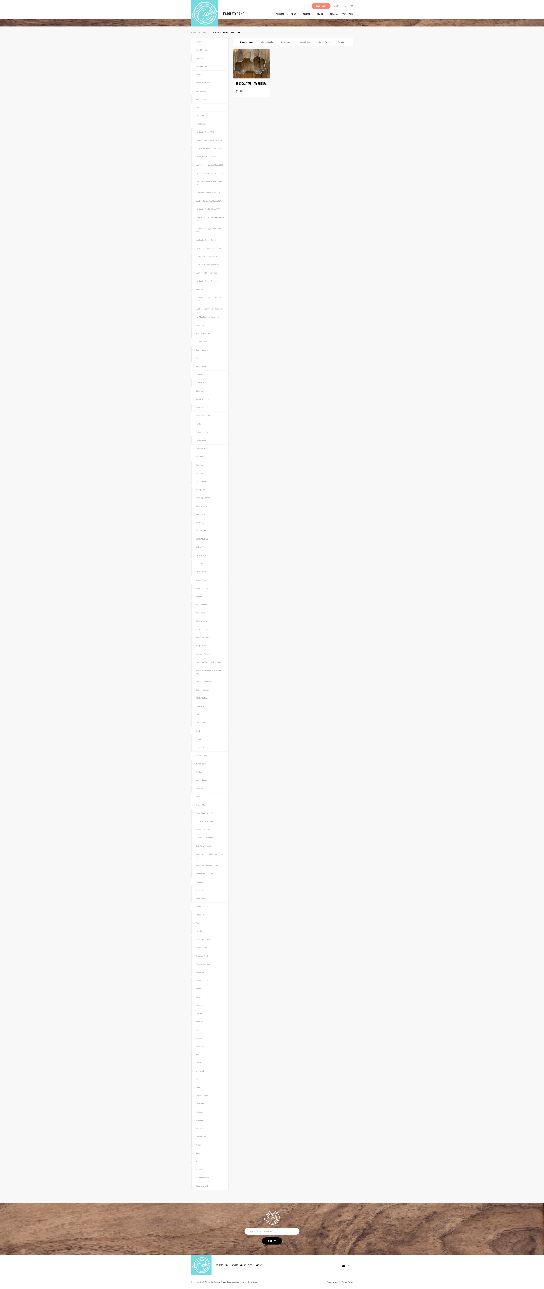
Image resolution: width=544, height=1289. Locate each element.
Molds (198, 424)
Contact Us (347, 14)
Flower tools (201, 572)
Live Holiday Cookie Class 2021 (208, 201)
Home (193, 32)
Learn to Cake (201, 342)
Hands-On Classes (203, 83)
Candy (198, 731)
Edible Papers (201, 756)
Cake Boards (201, 555)
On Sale (341, 42)
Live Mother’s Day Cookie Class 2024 (208, 230)
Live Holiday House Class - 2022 (209, 148)
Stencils (199, 75)
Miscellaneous (202, 980)
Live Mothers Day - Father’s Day (208, 248)
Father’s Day (201, 1137)
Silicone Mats (201, 506)
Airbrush (199, 797)
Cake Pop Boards (203, 498)
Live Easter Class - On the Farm (208, 281)
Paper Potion (201, 788)
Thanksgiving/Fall (203, 939)
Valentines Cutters (203, 416)
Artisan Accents (202, 399)
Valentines (200, 58)
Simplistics (252, 1282)
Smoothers (200, 514)
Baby (198, 1153)
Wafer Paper (201, 764)
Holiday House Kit (203, 333)
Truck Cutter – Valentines (251, 83)
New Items (285, 42)
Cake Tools (200, 457)
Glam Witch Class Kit (204, 846)
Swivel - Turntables (203, 682)
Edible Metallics (202, 440)
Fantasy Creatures (203, 964)
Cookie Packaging (203, 690)
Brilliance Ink (201, 99)
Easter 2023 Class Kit (204, 830)
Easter (198, 997)
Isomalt (199, 739)
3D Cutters (200, 1046)
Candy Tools (201, 375)
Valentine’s (200, 289)
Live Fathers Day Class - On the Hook (208, 299)
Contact (258, 1265)
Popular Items (246, 42)
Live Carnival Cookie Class (206, 273)
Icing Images (201, 91)
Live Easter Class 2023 (205, 132)
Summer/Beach (202, 1186)
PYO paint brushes (203, 646)
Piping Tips (200, 490)
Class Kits (200, 325)
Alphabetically (267, 42)
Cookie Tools (201, 580)
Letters (198, 1087)
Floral (198, 1054)
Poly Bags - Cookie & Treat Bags (209, 662)
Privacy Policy (347, 1282)
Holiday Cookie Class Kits (206, 821)
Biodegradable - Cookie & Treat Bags (208, 672)
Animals (199, 1038)
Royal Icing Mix (202, 588)
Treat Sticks (200, 383)
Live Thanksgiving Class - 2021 (208, 317)
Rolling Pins (200, 547)
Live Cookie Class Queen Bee (207, 265)
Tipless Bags (201, 723)
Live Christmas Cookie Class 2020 (209, 165)
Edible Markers (202, 539)
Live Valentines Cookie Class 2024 (209, 173)
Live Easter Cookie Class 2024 (208, 193)
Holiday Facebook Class (206, 157)
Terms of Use (332, 1282)
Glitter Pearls (201, 898)
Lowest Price (304, 42)
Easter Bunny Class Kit (205, 813)
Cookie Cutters (202, 350)
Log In (336, 6)
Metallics (199, 407)
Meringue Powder (203, 654)
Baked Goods (201, 50)
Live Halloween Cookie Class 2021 (210, 140)
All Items (199, 42)
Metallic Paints (201, 366)
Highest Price (324, 42)
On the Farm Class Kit (204, 874)
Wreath (199, 1145)
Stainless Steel (202, 66)
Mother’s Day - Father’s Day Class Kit (209, 855)
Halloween (200, 391)
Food (198, 923)
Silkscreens (200, 613)
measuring (200, 522)
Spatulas (199, 465)
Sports (198, 989)
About (320, 14)
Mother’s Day (201, 1071)
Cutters (198, 714)
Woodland (200, 931)
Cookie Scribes (202, 629)
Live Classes (201, 124)
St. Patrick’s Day (202, 1178)
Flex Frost (200, 772)
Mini (197, 1030)
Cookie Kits (200, 805)
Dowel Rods (201, 531)
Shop (293, 14)
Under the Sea (201, 948)
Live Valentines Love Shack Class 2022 (209, 183)
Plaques (199, 1169)
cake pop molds (202, 473)
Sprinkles (199, 882)
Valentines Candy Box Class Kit (208, 865)
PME (197, 107)
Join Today (321, 6)
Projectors (200, 706)
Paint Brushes (201, 481)
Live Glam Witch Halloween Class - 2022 (210, 219)
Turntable (199, 563)
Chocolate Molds (203, 448)
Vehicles (199, 1022)
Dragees (199, 890)
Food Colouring (202, 432)
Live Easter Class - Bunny (206, 240)
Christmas (200, 972)
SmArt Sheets (201, 780)
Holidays (199, 1112)
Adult (198, 1161)
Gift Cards (200, 116)
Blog (332, 14)
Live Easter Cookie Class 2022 (208, 209)
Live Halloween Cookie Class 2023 (210, 309)
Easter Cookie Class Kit (205, 838)
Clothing (199, 358)
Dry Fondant (201, 747)
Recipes (306, 14)
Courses (280, 14)
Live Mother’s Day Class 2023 (207, 256)
